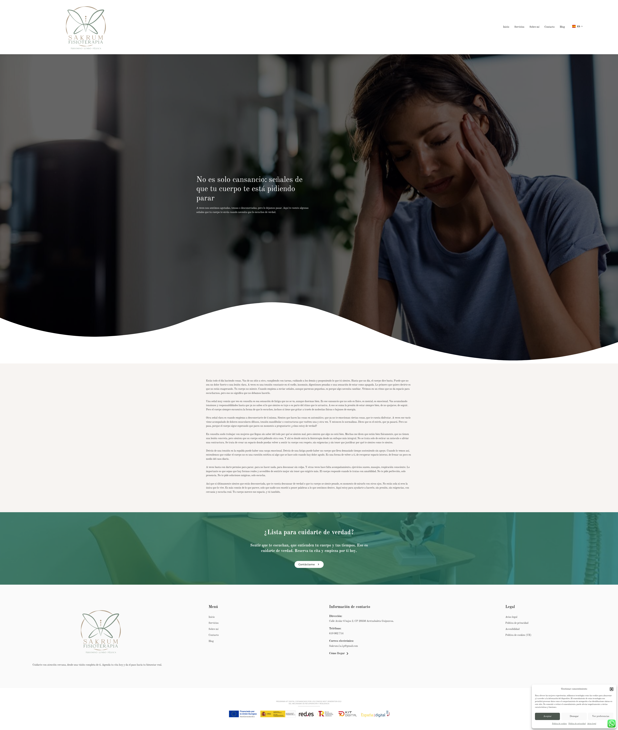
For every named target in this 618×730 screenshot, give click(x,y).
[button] (611, 689)
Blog (562, 27)
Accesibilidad (512, 629)
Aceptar (547, 716)
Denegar (574, 716)
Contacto (549, 27)
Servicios (519, 27)
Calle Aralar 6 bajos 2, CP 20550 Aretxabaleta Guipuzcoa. (361, 621)
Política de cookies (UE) (518, 635)
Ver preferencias (600, 716)
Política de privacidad (577, 724)
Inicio (506, 27)
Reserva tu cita (307, 551)
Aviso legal (591, 724)
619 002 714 (336, 633)
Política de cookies (559, 724)
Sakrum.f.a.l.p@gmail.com (343, 646)
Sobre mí (534, 27)
